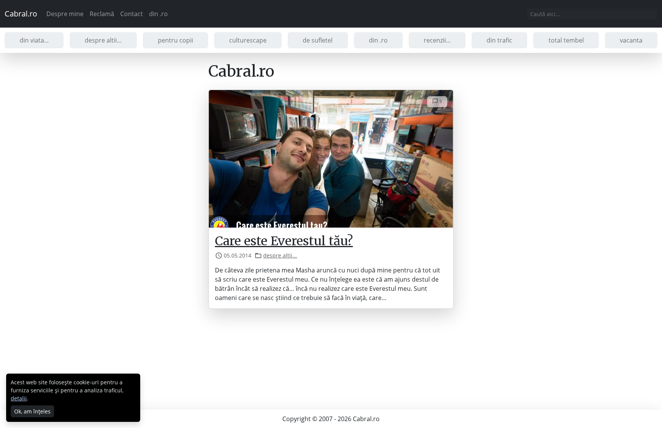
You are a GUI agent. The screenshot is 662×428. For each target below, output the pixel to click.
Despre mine (65, 14)
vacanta (631, 40)
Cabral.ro (21, 13)
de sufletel (318, 40)
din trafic (499, 40)
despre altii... (103, 40)
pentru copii (175, 40)
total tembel (566, 40)
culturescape (248, 40)
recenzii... (437, 40)
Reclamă (102, 14)
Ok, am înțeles (32, 411)
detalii (19, 398)
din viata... (34, 40)
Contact (131, 14)
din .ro (158, 14)
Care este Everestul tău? (284, 241)
